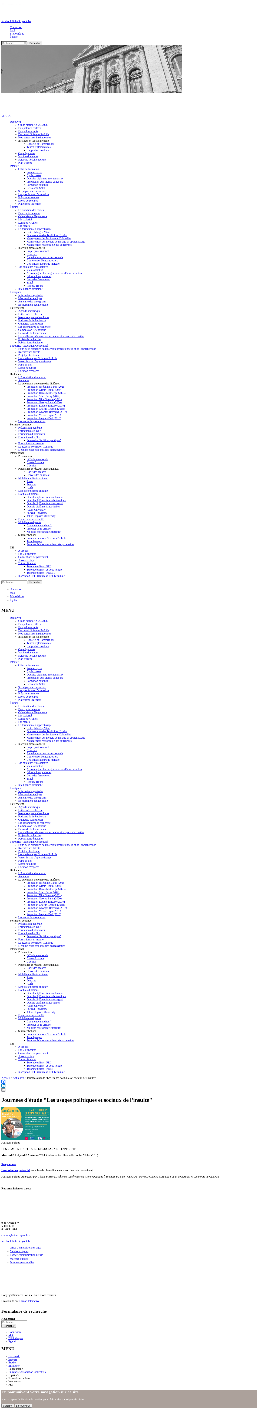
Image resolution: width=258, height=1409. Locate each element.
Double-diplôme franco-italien (43, 506)
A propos (23, 550)
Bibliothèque (17, 33)
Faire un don (25, 364)
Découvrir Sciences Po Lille (33, 134)
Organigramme (26, 153)
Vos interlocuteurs (28, 156)
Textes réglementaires (39, 146)
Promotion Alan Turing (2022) (43, 396)
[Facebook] (129, 1082)
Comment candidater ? (39, 525)
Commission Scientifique (32, 329)
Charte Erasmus (35, 462)
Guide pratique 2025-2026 (33, 124)
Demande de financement (32, 333)
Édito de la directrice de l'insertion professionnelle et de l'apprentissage (57, 348)
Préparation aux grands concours (45, 181)
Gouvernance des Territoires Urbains (47, 235)
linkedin (16, 21)
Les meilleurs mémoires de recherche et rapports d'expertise (51, 336)
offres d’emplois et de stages (25, 1247)
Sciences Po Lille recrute (32, 159)
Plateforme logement (29, 203)
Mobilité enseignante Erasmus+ (44, 531)
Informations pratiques (39, 276)
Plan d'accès (25, 162)
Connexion (16, 27)
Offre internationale (37, 459)
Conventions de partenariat (33, 556)
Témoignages (34, 541)
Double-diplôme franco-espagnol (45, 503)
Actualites (18, 1077)
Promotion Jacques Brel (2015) (44, 418)
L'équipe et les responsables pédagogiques (41, 449)
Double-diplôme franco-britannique (46, 500)
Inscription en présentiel (15, 1170)
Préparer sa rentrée (28, 197)
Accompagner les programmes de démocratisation (54, 273)
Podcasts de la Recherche (32, 320)
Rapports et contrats (38, 150)
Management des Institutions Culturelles (49, 238)
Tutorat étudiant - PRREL (41, 572)
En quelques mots (28, 131)
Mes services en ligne (30, 298)
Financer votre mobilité (31, 519)
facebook (6, 21)
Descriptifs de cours (29, 213)
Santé (30, 282)
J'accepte (7, 1405)
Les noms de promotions (31, 421)
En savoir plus (23, 1405)
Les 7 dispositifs (27, 553)
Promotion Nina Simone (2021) (44, 399)
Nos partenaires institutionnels (34, 137)
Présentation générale (30, 427)
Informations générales (30, 295)
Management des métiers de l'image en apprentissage (56, 241)
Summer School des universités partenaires (50, 544)
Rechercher (8, 1318)
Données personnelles (22, 1262)
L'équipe (31, 465)
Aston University (36, 509)
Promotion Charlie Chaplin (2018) (46, 408)
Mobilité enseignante (29, 522)
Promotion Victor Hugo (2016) (44, 415)
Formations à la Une (29, 430)
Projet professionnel (38, 251)
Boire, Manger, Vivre (38, 232)
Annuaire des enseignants (32, 301)
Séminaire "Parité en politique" (44, 440)
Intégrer (14, 165)
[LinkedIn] (129, 1086)
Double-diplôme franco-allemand (45, 497)
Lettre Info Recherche (30, 314)
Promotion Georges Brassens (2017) (47, 411)
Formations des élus (29, 437)
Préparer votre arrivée (39, 528)
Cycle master (34, 175)
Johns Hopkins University (41, 515)
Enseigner (15, 292)
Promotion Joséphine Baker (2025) (46, 386)
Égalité (14, 36)
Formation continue (37, 184)
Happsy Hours (35, 285)
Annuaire (23, 380)
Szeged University (37, 512)
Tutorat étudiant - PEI (39, 566)
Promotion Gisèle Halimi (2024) (44, 389)
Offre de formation (28, 169)
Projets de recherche (29, 339)
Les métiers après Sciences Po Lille (37, 358)
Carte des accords (36, 471)
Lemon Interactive (29, 1300)
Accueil (5, 1077)
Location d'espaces (28, 370)
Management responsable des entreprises (49, 244)
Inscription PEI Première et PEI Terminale (41, 575)
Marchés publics (27, 367)
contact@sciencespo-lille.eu (16, 1235)
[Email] (129, 1090)
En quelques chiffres (29, 128)
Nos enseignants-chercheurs (33, 317)
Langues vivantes (28, 222)
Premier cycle (34, 172)
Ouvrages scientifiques (30, 323)
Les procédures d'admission (33, 194)
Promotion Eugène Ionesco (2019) (46, 405)
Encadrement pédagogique (33, 304)
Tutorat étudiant (27, 563)
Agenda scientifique (29, 310)
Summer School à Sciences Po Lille (46, 538)
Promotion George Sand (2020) (44, 402)
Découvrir (15, 121)
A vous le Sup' (26, 560)
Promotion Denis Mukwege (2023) (46, 392)
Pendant (31, 484)
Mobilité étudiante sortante (33, 478)
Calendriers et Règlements (32, 216)
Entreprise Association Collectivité (29, 345)
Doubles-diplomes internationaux (45, 178)
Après (30, 487)
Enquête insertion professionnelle (45, 257)
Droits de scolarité (28, 200)
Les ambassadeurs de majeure (43, 263)
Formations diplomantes (31, 433)
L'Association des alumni (32, 377)
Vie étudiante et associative (33, 266)
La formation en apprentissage (35, 228)
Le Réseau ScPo (36, 187)
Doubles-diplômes (28, 493)
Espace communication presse (26, 1254)
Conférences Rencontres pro (42, 260)
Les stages (24, 225)
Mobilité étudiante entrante (33, 490)
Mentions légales (19, 1251)
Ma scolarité (25, 219)
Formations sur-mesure (31, 443)
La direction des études (31, 210)
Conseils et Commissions (40, 143)
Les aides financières (38, 279)
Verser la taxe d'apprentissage (34, 361)
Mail (12, 30)
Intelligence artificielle (30, 288)
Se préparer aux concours (32, 191)
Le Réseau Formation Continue (35, 446)
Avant (30, 481)
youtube (26, 21)
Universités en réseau (38, 474)
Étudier (14, 206)
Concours (32, 254)
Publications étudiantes (31, 342)
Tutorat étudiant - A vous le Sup (44, 569)
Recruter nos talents (29, 351)
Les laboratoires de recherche (34, 326)
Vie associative (35, 269)
